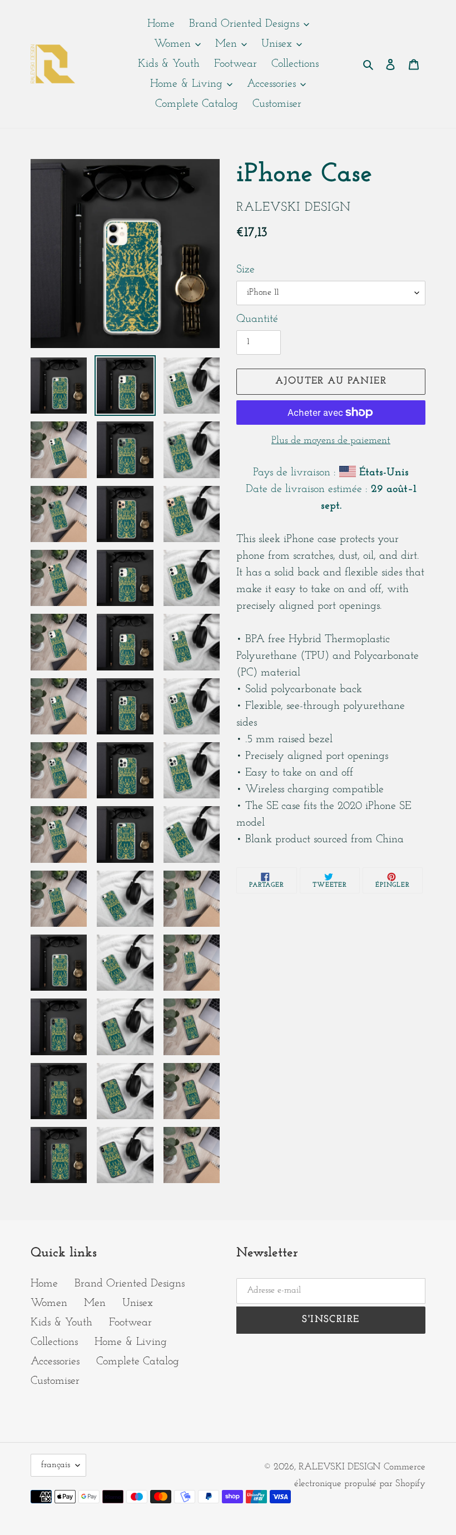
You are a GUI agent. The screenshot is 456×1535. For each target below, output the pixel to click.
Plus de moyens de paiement (330, 441)
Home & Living (131, 1342)
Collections (54, 1342)
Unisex (137, 1303)
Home (44, 1283)
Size (245, 269)
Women (49, 1303)
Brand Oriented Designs (130, 1283)
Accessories (55, 1361)
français (55, 1465)
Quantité (257, 319)
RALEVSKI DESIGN (339, 1467)
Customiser (55, 1381)
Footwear (130, 1322)
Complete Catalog (137, 1361)
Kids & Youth (61, 1322)
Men (95, 1303)
